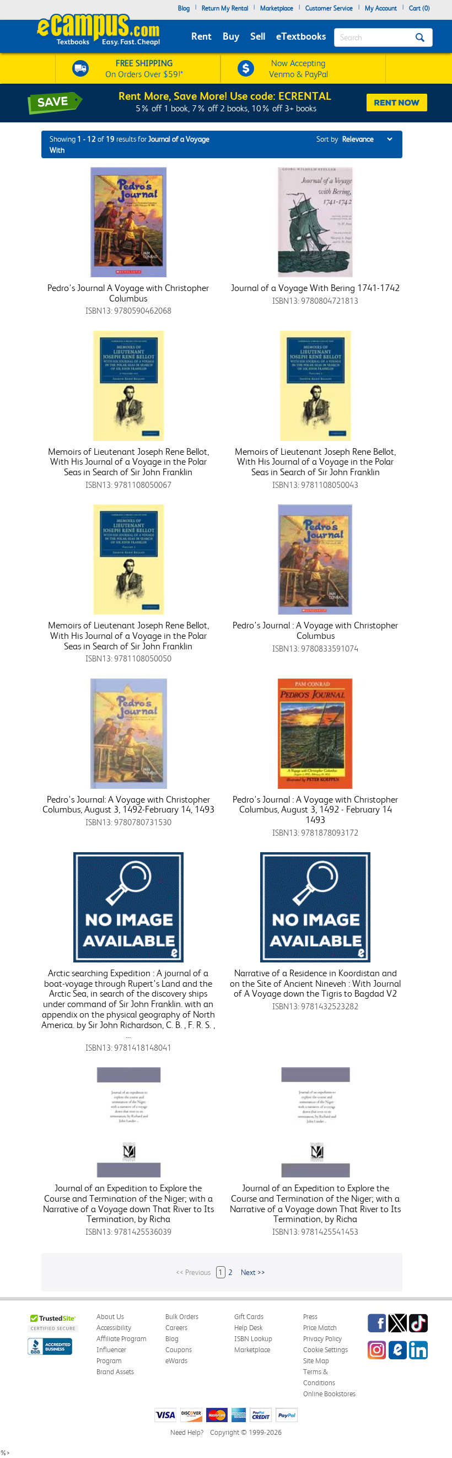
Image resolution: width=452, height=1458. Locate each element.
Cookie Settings (325, 1350)
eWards (176, 1361)
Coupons (178, 1350)
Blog (184, 8)
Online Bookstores (329, 1394)
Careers (176, 1328)
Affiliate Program (121, 1339)
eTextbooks (301, 36)
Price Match (320, 1328)
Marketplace (276, 8)
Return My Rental (225, 8)
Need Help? (186, 1432)
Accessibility (113, 1328)
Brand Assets (115, 1372)
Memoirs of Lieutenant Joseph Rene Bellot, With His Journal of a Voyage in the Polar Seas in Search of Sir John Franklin (128, 461)
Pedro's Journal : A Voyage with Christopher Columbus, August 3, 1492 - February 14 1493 (315, 809)
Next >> (253, 1272)
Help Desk (248, 1328)
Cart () (419, 8)
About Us (110, 1316)
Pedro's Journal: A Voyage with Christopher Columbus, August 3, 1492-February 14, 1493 (128, 804)
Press (310, 1316)
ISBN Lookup (253, 1339)
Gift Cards (248, 1316)
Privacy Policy (322, 1339)
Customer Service (329, 8)
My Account (381, 8)
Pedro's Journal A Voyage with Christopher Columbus (128, 293)
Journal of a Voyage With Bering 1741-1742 (315, 287)
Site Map (316, 1361)
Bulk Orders (181, 1316)
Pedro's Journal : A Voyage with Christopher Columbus (315, 630)
